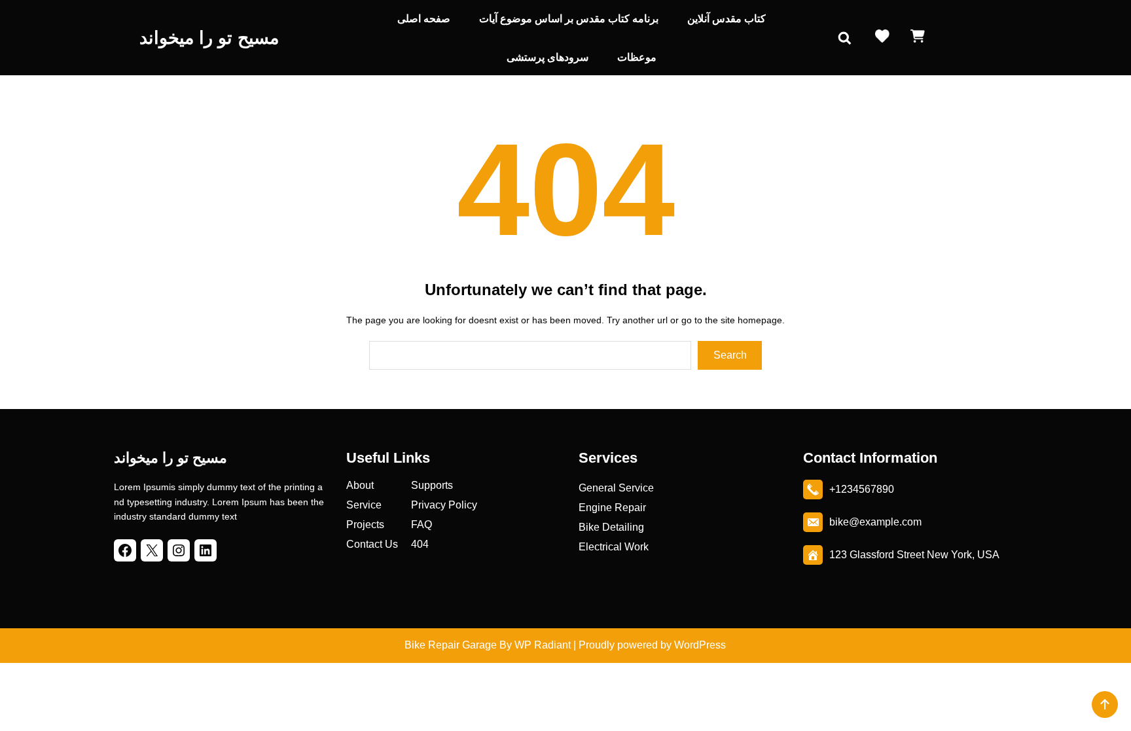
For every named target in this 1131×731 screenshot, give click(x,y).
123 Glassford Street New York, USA (914, 554)
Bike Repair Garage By (458, 645)
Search (730, 355)
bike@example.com (875, 521)
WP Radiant (541, 645)
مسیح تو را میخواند (209, 38)
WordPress (700, 645)
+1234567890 (861, 489)
